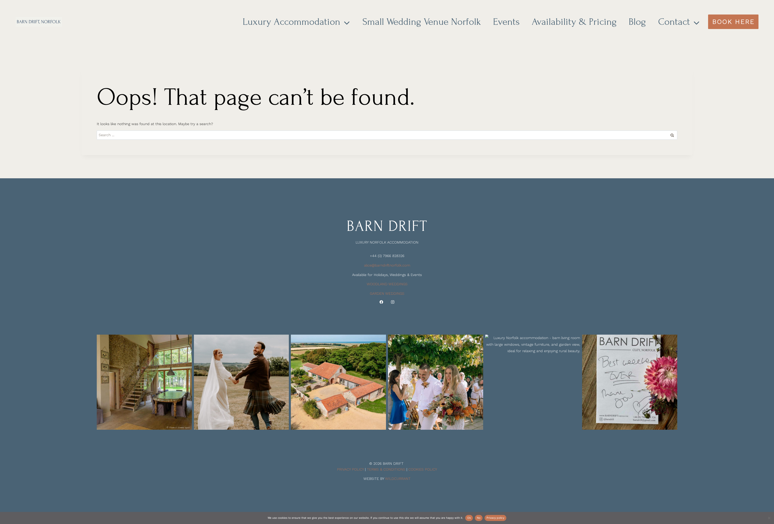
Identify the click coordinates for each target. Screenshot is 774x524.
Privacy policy (495, 517)
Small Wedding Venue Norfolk (421, 21)
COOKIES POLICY (422, 469)
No (479, 517)
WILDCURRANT (398, 478)
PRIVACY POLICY (350, 469)
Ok (469, 517)
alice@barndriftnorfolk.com (387, 265)
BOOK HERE (733, 22)
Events (506, 21)
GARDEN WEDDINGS (387, 293)
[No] (769, 518)
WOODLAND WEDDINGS (387, 284)
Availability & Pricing (574, 21)
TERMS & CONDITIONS (386, 469)
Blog (637, 21)
